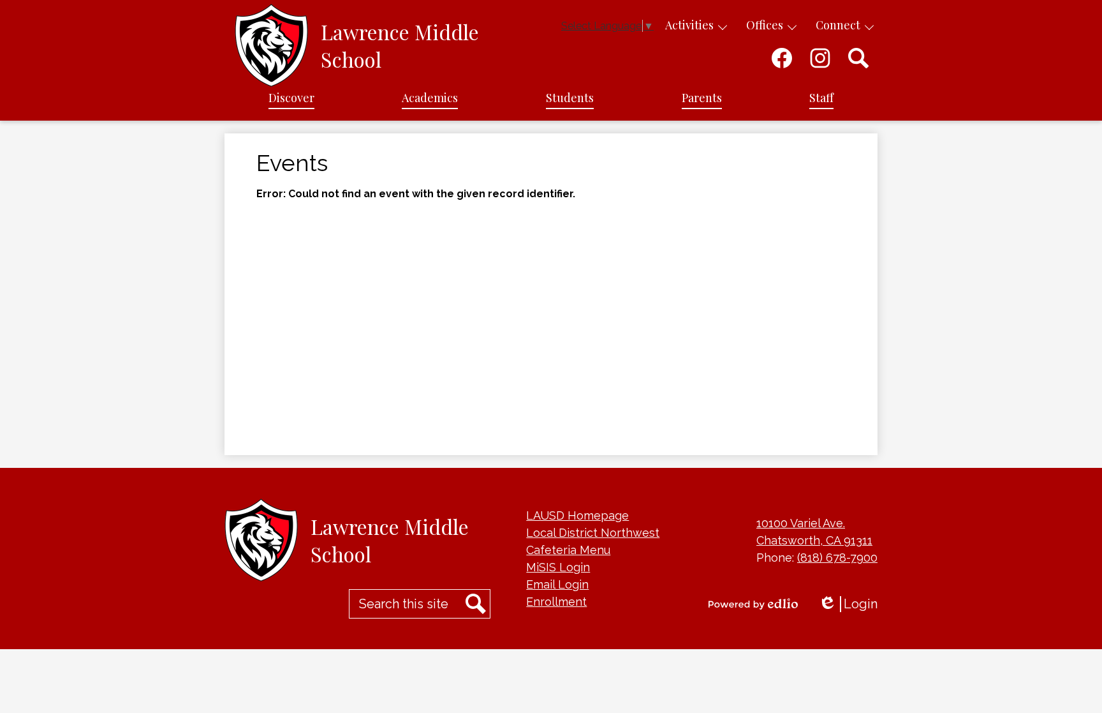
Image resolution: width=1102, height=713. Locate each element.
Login (848, 604)
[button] (291, 98)
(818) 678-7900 (837, 557)
